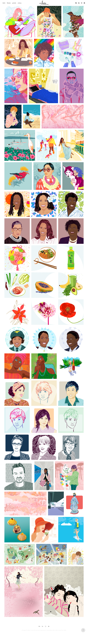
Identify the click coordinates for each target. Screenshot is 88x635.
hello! (4, 3)
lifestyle (9, 3)
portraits (14, 3)
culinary (19, 3)
